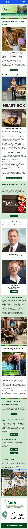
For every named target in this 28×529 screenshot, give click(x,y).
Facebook (4, 314)
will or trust (20, 426)
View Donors (14, 449)
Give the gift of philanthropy (10, 404)
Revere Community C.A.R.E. (14, 128)
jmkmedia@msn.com (16, 309)
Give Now (14, 414)
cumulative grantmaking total (11, 56)
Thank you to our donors (9, 439)
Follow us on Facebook (9, 459)
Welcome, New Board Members (12, 222)
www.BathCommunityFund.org (14, 525)
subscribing (4, 313)
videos (17, 466)
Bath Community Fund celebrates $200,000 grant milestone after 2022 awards (13, 23)
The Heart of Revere (14, 152)
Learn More (14, 216)
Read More (14, 70)
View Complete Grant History (14, 178)
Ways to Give (14, 453)
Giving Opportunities (14, 401)
